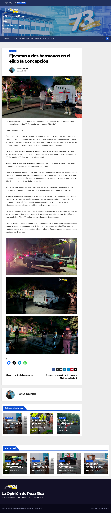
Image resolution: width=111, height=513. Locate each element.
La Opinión (24, 68)
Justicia (89, 461)
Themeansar (38, 508)
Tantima (8, 461)
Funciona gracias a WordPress (11, 508)
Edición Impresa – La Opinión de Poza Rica (34, 39)
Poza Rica (13, 51)
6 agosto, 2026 (13, 470)
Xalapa (62, 461)
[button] (103, 39)
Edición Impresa (104, 508)
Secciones (94, 508)
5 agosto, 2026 (40, 470)
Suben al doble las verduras (20, 375)
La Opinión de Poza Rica (23, 493)
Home (6, 39)
